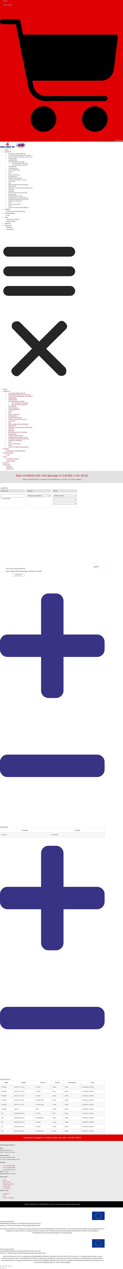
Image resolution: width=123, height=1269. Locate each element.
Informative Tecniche (13, 219)
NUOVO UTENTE (7, 5)
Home (5, 389)
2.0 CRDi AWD (39, 1117)
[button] (39, 309)
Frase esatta (6, 498)
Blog (6, 217)
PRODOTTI (8, 152)
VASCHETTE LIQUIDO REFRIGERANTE (18, 207)
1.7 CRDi (38, 1091)
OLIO (9, 183)
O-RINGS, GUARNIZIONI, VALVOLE (17, 179)
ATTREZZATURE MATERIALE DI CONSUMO (19, 155)
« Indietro (4, 488)
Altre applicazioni (5, 1079)
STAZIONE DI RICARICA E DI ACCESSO (18, 199)
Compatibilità (4, 827)
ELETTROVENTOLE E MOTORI (16, 162)
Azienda (7, 209)
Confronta (18, 575)
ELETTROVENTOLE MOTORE (19, 165)
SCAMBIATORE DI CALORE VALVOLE (18, 197)
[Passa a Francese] (10, 229)
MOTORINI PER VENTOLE (15, 178)
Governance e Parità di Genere (16, 211)
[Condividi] (7, 1266)
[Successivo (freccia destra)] (4, 1268)
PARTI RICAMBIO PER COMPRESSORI (18, 184)
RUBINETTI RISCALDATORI (15, 196)
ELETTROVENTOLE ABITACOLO (20, 163)
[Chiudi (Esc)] (11, 1266)
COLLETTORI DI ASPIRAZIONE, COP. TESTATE (20, 157)
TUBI (9, 202)
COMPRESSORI (12, 158)
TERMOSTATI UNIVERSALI (15, 201)
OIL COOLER (11, 181)
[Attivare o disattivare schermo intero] (4, 1266)
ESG (8, 455)
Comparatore (119, 140)
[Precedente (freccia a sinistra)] (1, 1268)
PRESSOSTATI (12, 186)
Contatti (6, 463)
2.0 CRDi (38, 1087)
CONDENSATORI (12, 160)
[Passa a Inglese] (9, 227)
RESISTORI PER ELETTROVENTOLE (17, 193)
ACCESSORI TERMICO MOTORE (16, 153)
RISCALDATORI (12, 194)
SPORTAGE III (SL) (19, 1113)
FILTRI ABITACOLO (13, 168)
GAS (9, 173)
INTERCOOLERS (12, 176)
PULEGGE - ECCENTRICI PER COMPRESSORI (20, 188)
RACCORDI (11, 189)
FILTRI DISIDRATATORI (14, 170)
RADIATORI (11, 191)
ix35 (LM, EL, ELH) (19, 1087)
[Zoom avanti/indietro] (1, 1266)
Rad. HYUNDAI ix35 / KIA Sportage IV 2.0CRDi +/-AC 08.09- (52, 475)
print (97, 566)
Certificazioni (10, 213)
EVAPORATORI (12, 166)
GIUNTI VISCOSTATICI (14, 175)
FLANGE (10, 171)
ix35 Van (16, 1109)
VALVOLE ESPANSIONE (14, 204)
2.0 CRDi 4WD (39, 1100)
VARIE (10, 206)
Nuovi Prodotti (11, 461)
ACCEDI (5, 1)
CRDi (37, 1109)
